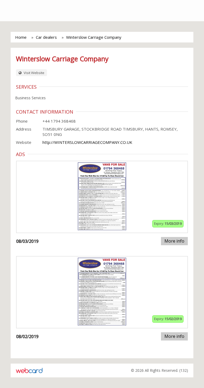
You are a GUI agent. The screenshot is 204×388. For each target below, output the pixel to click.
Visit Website (33, 72)
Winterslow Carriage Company (93, 37)
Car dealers (46, 37)
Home (21, 37)
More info (174, 241)
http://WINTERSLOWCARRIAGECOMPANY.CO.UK (87, 142)
